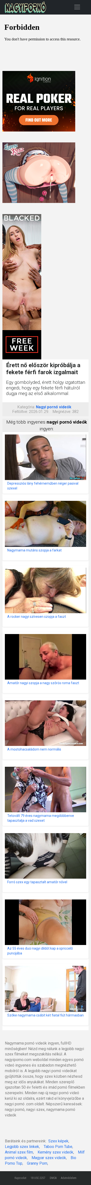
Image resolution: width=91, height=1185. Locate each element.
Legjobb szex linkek (22, 1146)
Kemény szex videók (55, 1152)
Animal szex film (19, 1152)
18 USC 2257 (38, 1178)
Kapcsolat (20, 1178)
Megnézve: (62, 411)
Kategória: (26, 407)
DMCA (53, 1178)
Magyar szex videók (49, 1157)
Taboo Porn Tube (58, 1146)
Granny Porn (37, 1163)
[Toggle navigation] (77, 7)
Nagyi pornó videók (53, 407)
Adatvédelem (68, 1178)
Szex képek (58, 1141)
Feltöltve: (20, 411)
